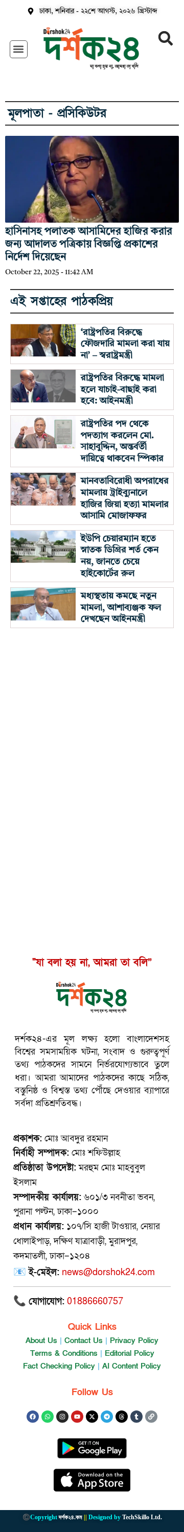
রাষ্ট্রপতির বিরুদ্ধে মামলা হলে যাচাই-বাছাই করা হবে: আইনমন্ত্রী (122, 389)
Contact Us (83, 1340)
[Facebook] (33, 1416)
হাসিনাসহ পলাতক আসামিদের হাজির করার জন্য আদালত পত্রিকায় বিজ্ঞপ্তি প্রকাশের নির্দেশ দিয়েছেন (88, 244)
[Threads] (122, 1416)
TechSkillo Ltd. (142, 1517)
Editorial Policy (129, 1353)
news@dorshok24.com (108, 1272)
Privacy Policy (134, 1340)
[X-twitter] (92, 1416)
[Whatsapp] (47, 1416)
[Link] (151, 1416)
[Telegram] (107, 1416)
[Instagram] (62, 1416)
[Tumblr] (136, 1416)
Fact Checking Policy (59, 1366)
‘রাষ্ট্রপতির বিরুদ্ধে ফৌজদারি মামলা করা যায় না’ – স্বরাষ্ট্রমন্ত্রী (125, 344)
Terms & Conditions (64, 1353)
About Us (41, 1340)
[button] (19, 49)
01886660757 (95, 1301)
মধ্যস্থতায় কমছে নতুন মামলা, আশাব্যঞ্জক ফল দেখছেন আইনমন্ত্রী (121, 607)
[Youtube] (77, 1416)
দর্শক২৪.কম (70, 1517)
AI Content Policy (131, 1366)
